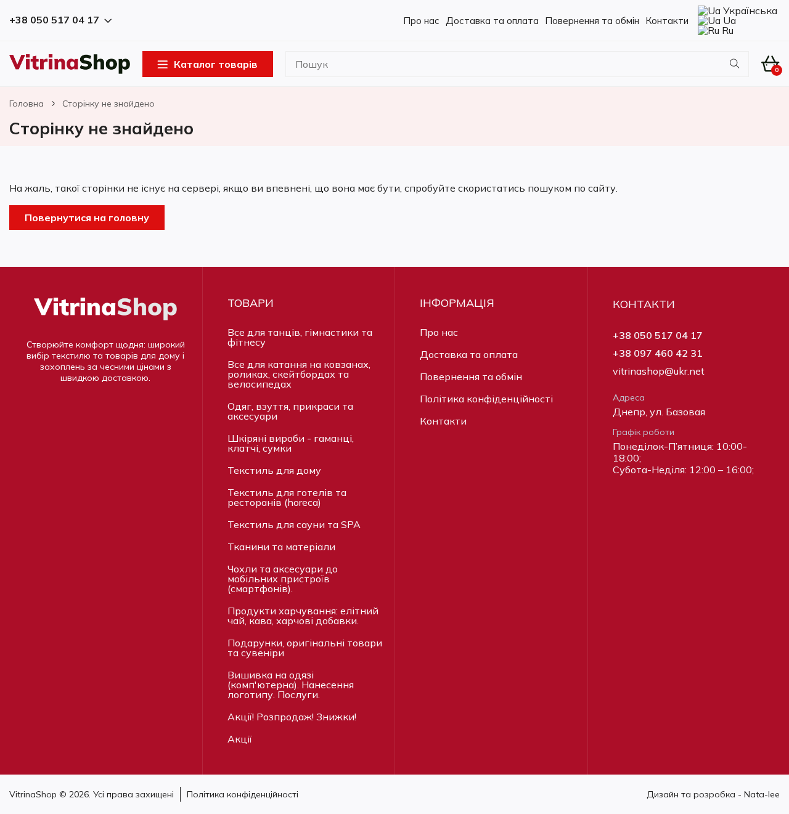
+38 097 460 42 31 (658, 353)
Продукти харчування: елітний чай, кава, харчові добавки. (302, 615)
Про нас (421, 20)
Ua (728, 20)
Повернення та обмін (592, 20)
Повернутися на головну (87, 217)
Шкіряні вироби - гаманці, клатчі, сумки (290, 443)
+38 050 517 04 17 (658, 335)
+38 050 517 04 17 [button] (54, 20)
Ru (726, 30)
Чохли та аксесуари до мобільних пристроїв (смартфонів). (282, 578)
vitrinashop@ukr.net (659, 371)
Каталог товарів (216, 64)
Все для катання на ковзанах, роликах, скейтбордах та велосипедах (298, 374)
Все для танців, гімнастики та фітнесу (299, 337)
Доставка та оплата (492, 20)
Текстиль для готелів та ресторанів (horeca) (286, 497)
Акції (239, 739)
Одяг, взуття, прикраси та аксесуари (290, 411)
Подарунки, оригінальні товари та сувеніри (304, 647)
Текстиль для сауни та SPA (294, 524)
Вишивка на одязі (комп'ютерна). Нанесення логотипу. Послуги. (290, 684)
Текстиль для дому (274, 470)
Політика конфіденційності (486, 399)
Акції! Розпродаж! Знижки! (291, 717)
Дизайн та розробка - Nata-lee (713, 794)
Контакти (667, 20)
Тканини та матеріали (281, 546)
